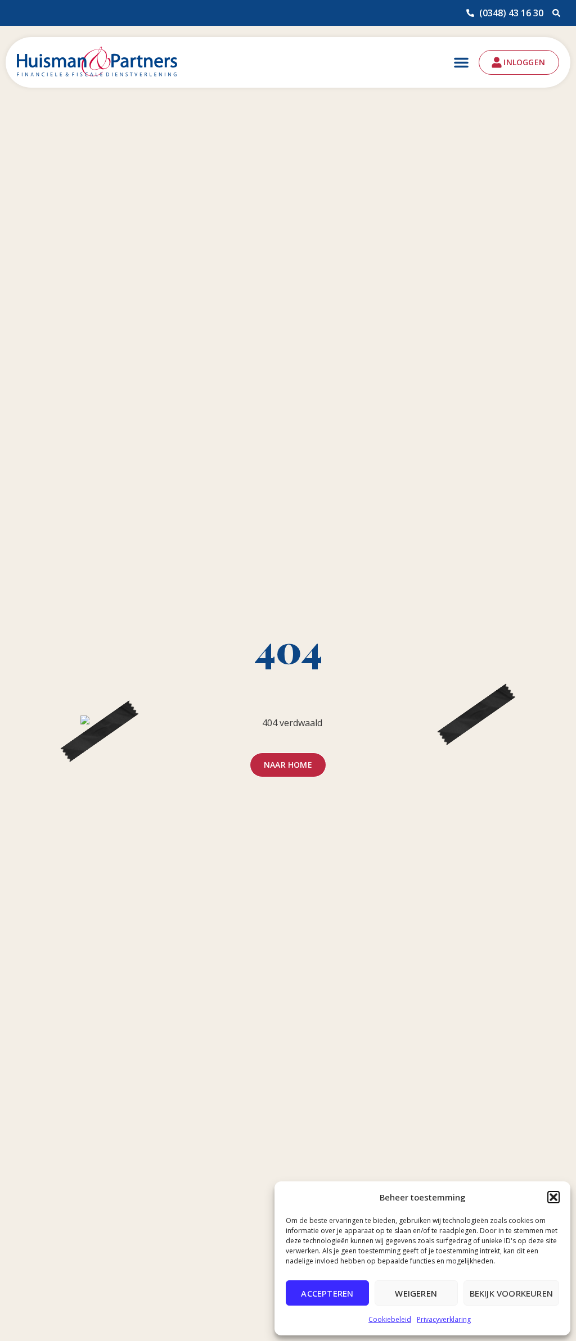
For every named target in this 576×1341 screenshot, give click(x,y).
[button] (553, 1197)
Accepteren (327, 1293)
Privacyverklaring (444, 1319)
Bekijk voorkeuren (511, 1293)
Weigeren (416, 1293)
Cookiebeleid (389, 1319)
